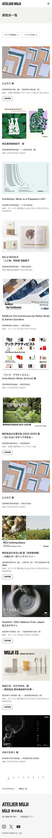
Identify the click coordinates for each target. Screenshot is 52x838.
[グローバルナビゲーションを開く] (48, 3)
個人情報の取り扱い (9, 816)
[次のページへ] (43, 777)
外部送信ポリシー (27, 816)
